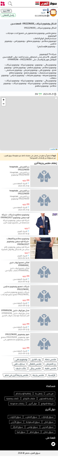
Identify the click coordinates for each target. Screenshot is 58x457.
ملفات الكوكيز (29, 398)
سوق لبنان (48, 422)
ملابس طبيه (50, 368)
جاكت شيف (21, 368)
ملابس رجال (35, 368)
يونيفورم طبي (21, 359)
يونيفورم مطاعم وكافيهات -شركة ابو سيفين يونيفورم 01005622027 (18, 241)
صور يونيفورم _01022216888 (17, 334)
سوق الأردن (16, 422)
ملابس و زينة (38, 375)
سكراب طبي (19, 364)
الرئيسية (51, 375)
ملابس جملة (50, 359)
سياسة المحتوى (46, 398)
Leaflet (53, 149)
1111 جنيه (6, 11)
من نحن (50, 393)
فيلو (45, 10)
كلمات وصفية (12, 398)
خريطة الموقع (47, 403)
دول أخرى (32, 403)
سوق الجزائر (18, 427)
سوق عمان (48, 432)
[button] (4, 100)
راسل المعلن (8, 15)
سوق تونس (32, 427)
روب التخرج (36, 359)
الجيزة (43, 13)
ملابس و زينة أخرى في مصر (16, 375)
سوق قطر (34, 432)
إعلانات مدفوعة (17, 403)
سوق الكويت (15, 417)
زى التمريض (51, 364)
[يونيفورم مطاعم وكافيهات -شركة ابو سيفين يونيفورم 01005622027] (44, 258)
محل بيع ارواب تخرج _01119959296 (15, 310)
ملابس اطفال (35, 364)
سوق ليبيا (21, 432)
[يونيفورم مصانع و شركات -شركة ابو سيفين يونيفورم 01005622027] (44, 234)
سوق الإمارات (47, 417)
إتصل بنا (38, 393)
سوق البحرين (47, 427)
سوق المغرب (31, 417)
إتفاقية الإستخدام (23, 393)
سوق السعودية (33, 422)
